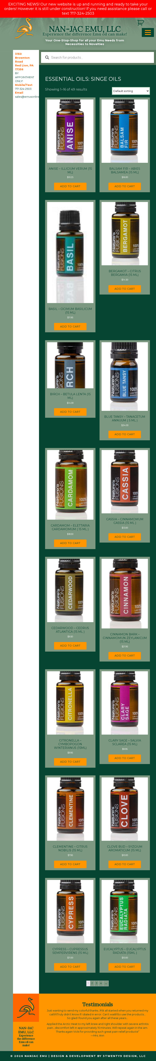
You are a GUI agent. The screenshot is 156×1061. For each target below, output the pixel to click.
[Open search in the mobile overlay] (97, 57)
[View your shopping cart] (141, 23)
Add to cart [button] (70, 186)
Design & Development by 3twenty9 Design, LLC (98, 1056)
